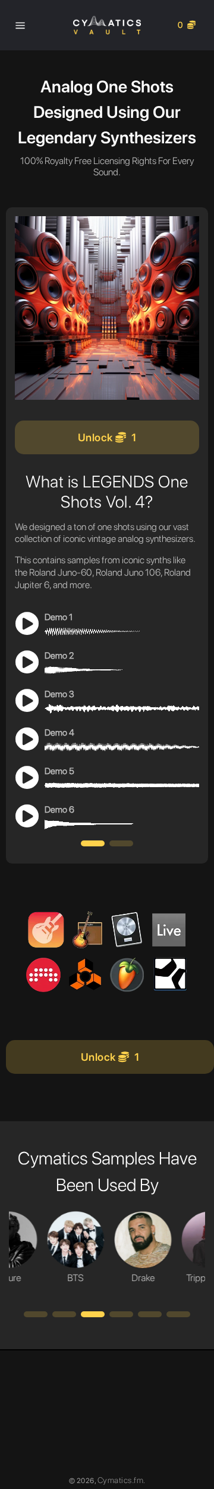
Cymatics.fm (120, 1480)
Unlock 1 (107, 437)
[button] (93, 843)
